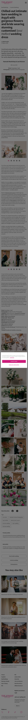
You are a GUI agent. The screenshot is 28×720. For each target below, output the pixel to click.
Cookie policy (12, 357)
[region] (14, 360)
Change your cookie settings (14, 364)
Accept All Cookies (14, 361)
